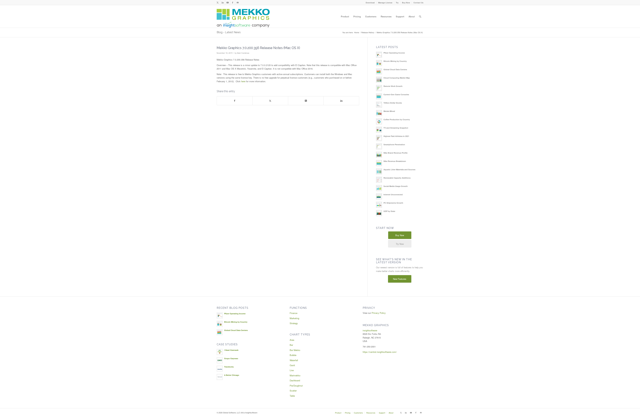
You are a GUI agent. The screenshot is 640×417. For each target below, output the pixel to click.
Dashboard (295, 380)
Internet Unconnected (393, 194)
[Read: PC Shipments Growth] (379, 205)
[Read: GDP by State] (379, 213)
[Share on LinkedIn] (341, 100)
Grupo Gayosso (231, 358)
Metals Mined (389, 111)
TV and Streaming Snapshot (396, 128)
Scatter (293, 390)
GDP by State (389, 211)
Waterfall (294, 360)
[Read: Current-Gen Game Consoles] (379, 96)
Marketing (294, 318)
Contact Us (418, 2)
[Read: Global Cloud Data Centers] (379, 71)
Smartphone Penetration (394, 144)
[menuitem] (370, 3)
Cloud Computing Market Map (397, 78)
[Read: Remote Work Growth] (379, 88)
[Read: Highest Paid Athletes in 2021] (379, 138)
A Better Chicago (231, 375)
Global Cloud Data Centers (395, 69)
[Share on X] (270, 100)
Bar (291, 344)
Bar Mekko (295, 350)
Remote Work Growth (393, 86)
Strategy (294, 323)
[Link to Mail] (237, 2)
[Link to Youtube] (227, 2)
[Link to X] (217, 2)
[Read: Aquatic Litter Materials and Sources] (379, 171)
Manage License (385, 2)
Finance (293, 313)
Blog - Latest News (229, 32)
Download (370, 2)
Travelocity (229, 366)
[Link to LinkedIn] (222, 2)
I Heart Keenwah (231, 350)
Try (397, 2)
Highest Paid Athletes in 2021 (396, 136)
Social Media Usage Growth (396, 186)
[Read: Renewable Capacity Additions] (379, 180)
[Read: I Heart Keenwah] (220, 352)
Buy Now (406, 2)
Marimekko (295, 375)
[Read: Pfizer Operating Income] (379, 55)
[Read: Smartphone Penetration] (379, 146)
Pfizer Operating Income (394, 53)
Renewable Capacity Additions (397, 178)
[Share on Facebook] (234, 100)
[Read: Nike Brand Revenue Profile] (379, 155)
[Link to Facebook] (232, 2)
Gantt (292, 365)
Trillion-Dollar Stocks (393, 103)
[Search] (420, 16)
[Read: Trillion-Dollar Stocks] (379, 105)
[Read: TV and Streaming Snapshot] (379, 130)
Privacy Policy (379, 312)
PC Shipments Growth (393, 203)
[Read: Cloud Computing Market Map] (379, 80)
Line (292, 370)
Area (292, 339)
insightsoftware (370, 330)
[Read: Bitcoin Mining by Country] (379, 63)
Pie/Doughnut (296, 385)
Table (292, 395)
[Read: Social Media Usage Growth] (379, 188)
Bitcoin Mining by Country (395, 61)
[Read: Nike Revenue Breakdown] (379, 163)
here (243, 81)
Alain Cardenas (243, 53)
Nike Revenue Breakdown (395, 161)
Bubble (293, 355)
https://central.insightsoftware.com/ (380, 351)
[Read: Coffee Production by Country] (379, 121)
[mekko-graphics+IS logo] (243, 18)
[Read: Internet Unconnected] (379, 196)
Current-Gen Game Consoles (396, 94)
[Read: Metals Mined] (379, 113)
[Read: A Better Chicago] (220, 377)
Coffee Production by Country (397, 119)
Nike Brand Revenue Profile (396, 153)
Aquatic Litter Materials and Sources (399, 169)
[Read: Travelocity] (220, 369)
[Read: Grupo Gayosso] (220, 360)
